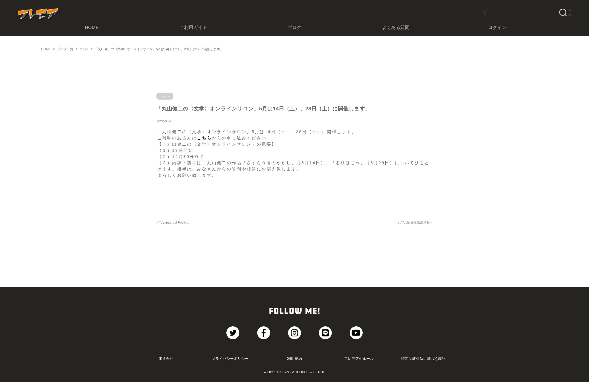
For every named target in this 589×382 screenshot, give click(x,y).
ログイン (497, 27)
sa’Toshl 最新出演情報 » (415, 222)
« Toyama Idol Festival (172, 222)
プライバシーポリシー (230, 358)
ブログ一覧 (65, 49)
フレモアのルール (359, 358)
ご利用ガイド (193, 27)
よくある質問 (396, 27)
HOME (92, 27)
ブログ (294, 27)
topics (84, 49)
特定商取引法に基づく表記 (423, 358)
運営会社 (165, 358)
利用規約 (294, 358)
